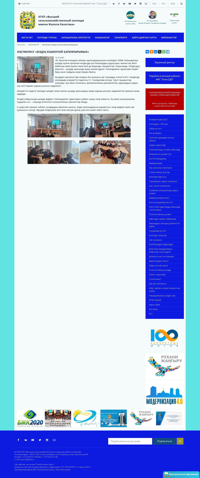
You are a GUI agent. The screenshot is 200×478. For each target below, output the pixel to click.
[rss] (180, 441)
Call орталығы (155, 239)
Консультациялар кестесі (161, 202)
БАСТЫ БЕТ (27, 37)
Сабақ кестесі (155, 128)
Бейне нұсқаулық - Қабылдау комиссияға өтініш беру (164, 104)
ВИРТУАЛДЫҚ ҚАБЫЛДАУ (161, 244)
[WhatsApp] (163, 51)
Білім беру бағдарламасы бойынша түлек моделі (161, 250)
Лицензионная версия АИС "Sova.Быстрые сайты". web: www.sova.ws (42, 469)
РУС (163, 3)
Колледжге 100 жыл (158, 124)
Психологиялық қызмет (160, 214)
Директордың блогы (158, 261)
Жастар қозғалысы (157, 283)
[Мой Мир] (155, 51)
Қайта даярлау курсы (144, 37)
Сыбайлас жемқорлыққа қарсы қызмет (163, 192)
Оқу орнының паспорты (160, 167)
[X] (159, 51)
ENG (173, 3)
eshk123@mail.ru (27, 459)
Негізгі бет (21, 45)
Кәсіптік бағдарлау (157, 158)
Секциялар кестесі (157, 230)
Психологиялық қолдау (160, 270)
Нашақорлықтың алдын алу (162, 295)
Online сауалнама (157, 274)
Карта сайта (154, 304)
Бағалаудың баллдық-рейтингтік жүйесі (164, 225)
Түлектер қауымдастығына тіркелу (161, 139)
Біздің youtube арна (158, 265)
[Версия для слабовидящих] (113, 3)
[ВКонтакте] (147, 51)
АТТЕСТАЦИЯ (155, 300)
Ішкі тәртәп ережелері (159, 185)
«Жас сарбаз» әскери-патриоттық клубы (164, 289)
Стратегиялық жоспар (159, 172)
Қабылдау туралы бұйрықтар (162, 218)
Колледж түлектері (158, 235)
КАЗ (154, 3)
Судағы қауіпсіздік (157, 145)
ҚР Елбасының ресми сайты (130, 22)
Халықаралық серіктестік (75, 37)
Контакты (153, 309)
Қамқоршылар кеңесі (159, 197)
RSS (151, 313)
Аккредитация (155, 163)
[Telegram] (168, 51)
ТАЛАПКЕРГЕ (120, 37)
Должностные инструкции (161, 256)
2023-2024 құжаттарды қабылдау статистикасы (164, 208)
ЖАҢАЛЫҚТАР (102, 37)
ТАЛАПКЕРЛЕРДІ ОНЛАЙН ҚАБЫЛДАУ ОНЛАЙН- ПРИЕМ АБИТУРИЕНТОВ (165, 93)
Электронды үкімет (174, 21)
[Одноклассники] (151, 51)
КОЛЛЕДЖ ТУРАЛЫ (47, 37)
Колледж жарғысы (157, 176)
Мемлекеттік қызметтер (160, 154)
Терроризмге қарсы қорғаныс (163, 181)
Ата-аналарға (155, 133)
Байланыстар (169, 37)
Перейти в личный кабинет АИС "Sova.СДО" (84, 3)
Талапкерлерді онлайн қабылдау (164, 149)
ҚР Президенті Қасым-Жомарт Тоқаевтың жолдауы (152, 22)
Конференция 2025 (158, 119)
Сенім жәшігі (155, 279)
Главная (25, 3)
